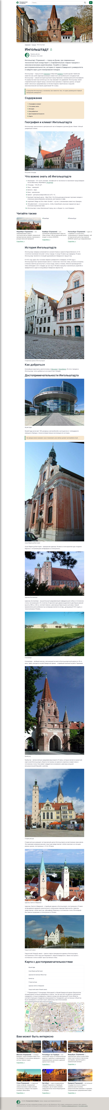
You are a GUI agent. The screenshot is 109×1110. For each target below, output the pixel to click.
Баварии (60, 74)
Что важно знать (34, 106)
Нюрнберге (62, 369)
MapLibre (79, 1030)
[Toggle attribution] (82, 1030)
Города (34, 44)
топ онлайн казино (83, 1106)
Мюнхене (54, 369)
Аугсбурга (49, 182)
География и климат (35, 104)
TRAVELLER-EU (35, 54)
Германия (27, 44)
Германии (47, 74)
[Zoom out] (82, 1006)
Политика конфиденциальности (69, 1106)
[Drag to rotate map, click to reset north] (82, 1009)
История (31, 109)
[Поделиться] (51, 49)
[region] (54, 1017)
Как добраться (33, 111)
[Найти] (85, 2)
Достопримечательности (36, 114)
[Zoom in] (82, 1004)
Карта (31, 116)
